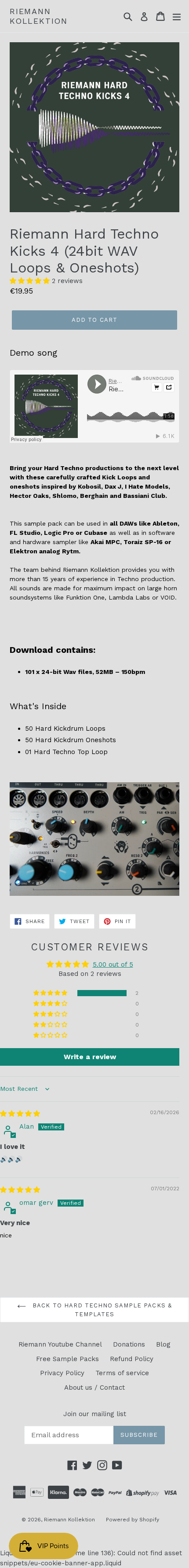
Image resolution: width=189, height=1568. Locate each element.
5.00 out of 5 (113, 964)
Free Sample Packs (67, 1359)
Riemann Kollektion (39, 16)
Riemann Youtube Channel (60, 1344)
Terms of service (122, 1373)
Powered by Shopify (132, 1519)
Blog (163, 1344)
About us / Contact (94, 1387)
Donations (129, 1344)
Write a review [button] (90, 1057)
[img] (20, 1114)
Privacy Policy (62, 1373)
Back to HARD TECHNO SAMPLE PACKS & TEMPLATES (100, 1310)
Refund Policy (131, 1359)
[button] (31, 281)
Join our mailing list (94, 1414)
